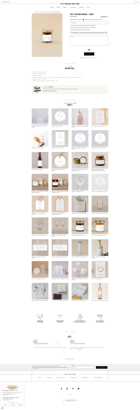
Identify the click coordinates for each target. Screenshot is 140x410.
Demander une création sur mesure (50, 90)
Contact (88, 7)
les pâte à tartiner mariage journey (42, 343)
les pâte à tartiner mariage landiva (79, 343)
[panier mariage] (137, 2)
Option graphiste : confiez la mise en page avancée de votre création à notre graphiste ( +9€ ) (89, 32)
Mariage (58, 7)
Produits (51, 7)
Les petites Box (73, 7)
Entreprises (81, 7)
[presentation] (30, 35)
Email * (73, 365)
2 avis (107, 16)
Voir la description (73, 16)
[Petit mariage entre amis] (70, 3)
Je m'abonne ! (101, 367)
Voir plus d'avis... (70, 358)
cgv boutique (73, 377)
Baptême (65, 7)
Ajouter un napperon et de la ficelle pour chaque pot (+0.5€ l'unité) (83, 25)
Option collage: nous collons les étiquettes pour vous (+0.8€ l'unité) (83, 27)
